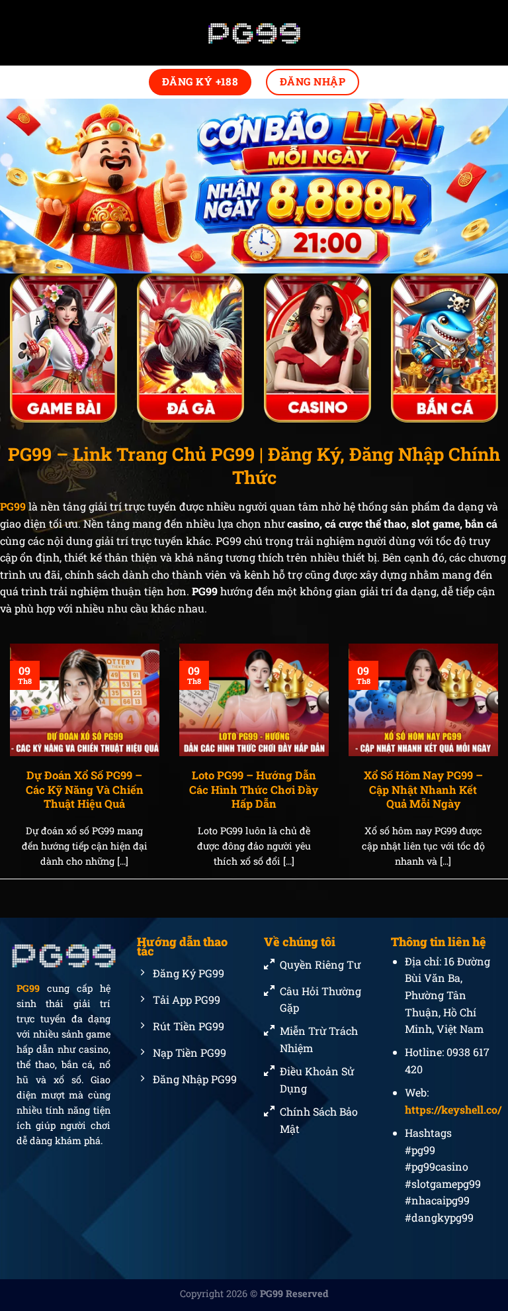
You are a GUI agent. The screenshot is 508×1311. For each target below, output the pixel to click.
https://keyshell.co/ (453, 1109)
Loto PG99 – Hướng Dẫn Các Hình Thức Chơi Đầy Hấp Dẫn (253, 789)
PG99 (28, 989)
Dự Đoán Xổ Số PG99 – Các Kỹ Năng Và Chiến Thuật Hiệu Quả (85, 789)
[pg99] (254, 32)
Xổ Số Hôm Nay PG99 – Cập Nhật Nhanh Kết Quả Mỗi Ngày (423, 789)
